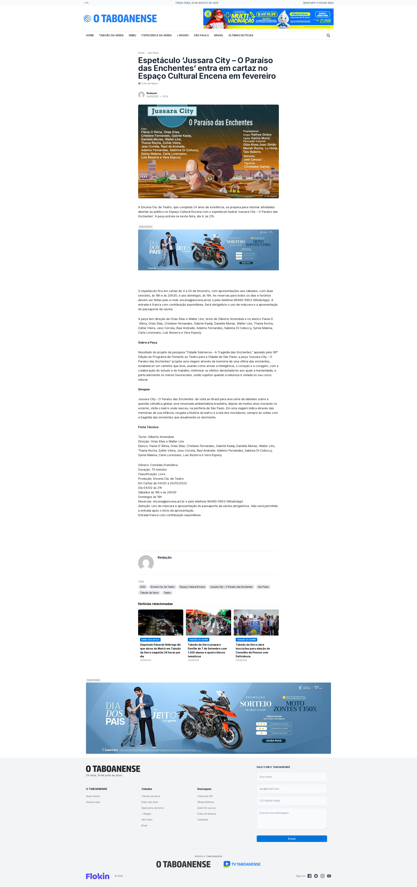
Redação (152, 93)
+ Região (183, 35)
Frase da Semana (206, 813)
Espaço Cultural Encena (192, 586)
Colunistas (202, 819)
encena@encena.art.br (195, 300)
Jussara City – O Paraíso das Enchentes (231, 586)
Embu (132, 35)
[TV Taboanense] (242, 864)
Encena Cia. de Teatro (163, 586)
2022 (142, 586)
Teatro (167, 592)
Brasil (218, 35)
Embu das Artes (150, 802)
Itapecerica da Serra (156, 35)
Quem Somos (93, 796)
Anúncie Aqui (93, 802)
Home (90, 35)
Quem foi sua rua (206, 807)
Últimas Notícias (241, 35)
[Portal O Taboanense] (183, 864)
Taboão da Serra (111, 35)
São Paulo (201, 35)
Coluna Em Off (204, 796)
